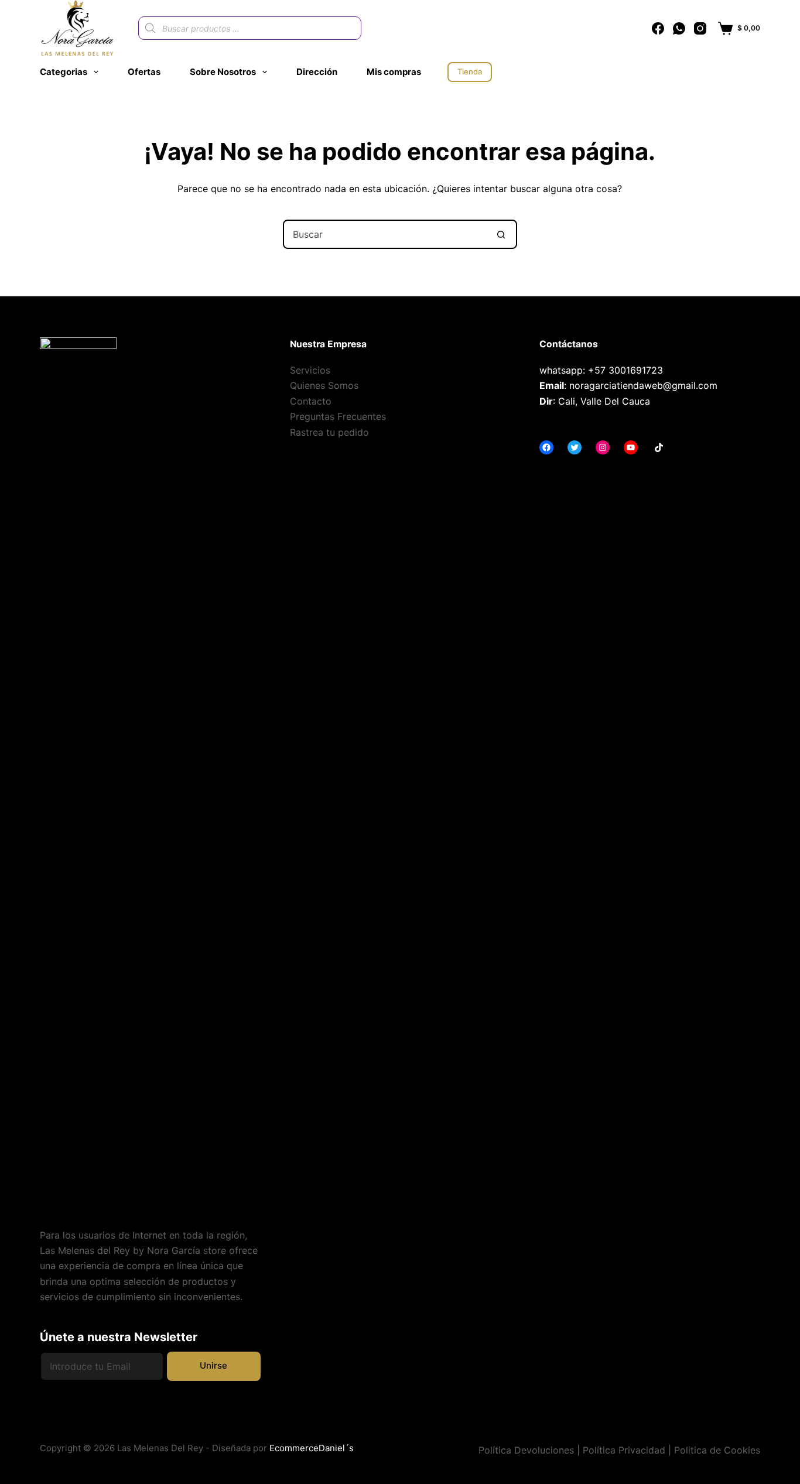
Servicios (310, 370)
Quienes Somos (324, 385)
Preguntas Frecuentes (338, 416)
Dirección (316, 72)
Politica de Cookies (717, 1450)
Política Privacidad (624, 1450)
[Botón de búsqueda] (501, 234)
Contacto (310, 401)
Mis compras (394, 72)
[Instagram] (700, 28)
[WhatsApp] (679, 28)
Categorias (63, 72)
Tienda (469, 71)
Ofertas (144, 72)
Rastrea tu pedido (329, 432)
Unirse (213, 1365)
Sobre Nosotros (223, 72)
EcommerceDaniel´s (311, 1448)
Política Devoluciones (526, 1450)
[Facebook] (658, 28)
